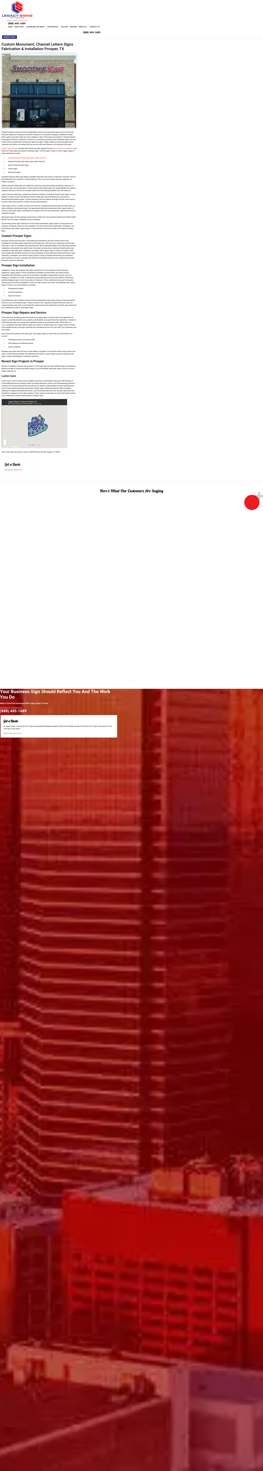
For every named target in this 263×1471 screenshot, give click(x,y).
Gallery (64, 27)
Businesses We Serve (35, 27)
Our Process (52, 27)
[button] (19, 26)
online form (17, 470)
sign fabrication (58, 148)
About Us (83, 27)
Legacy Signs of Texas (10, 148)
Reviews (73, 27)
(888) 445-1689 (16, 23)
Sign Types (19, 27)
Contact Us (95, 27)
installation (69, 148)
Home (10, 27)
